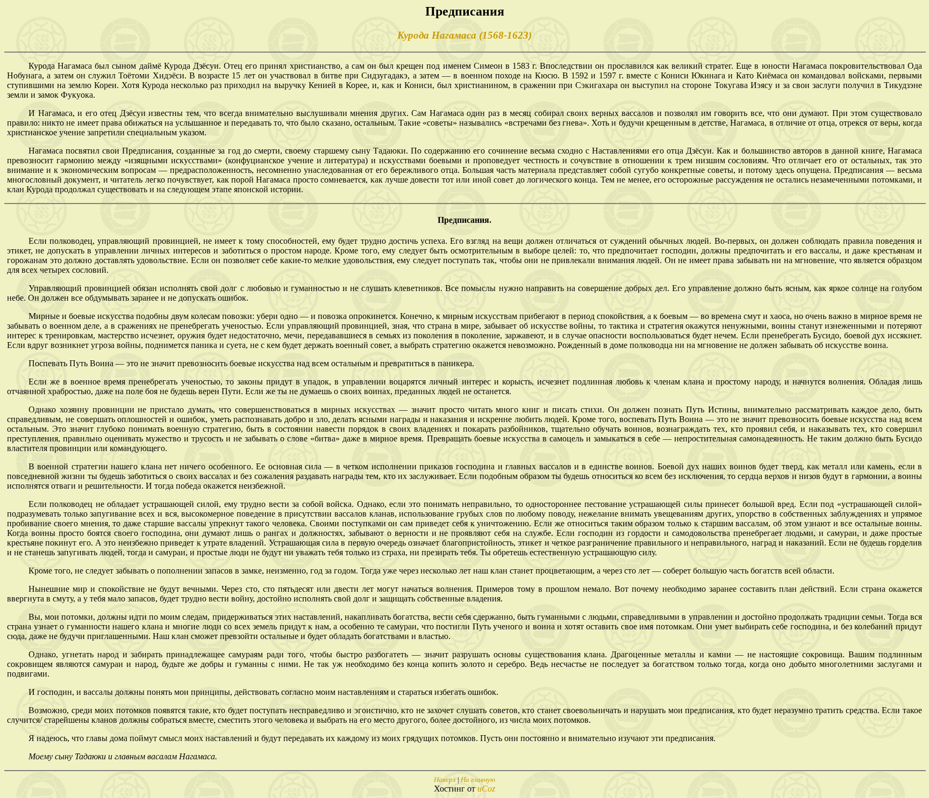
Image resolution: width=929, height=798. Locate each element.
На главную (478, 779)
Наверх (445, 779)
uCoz (486, 788)
